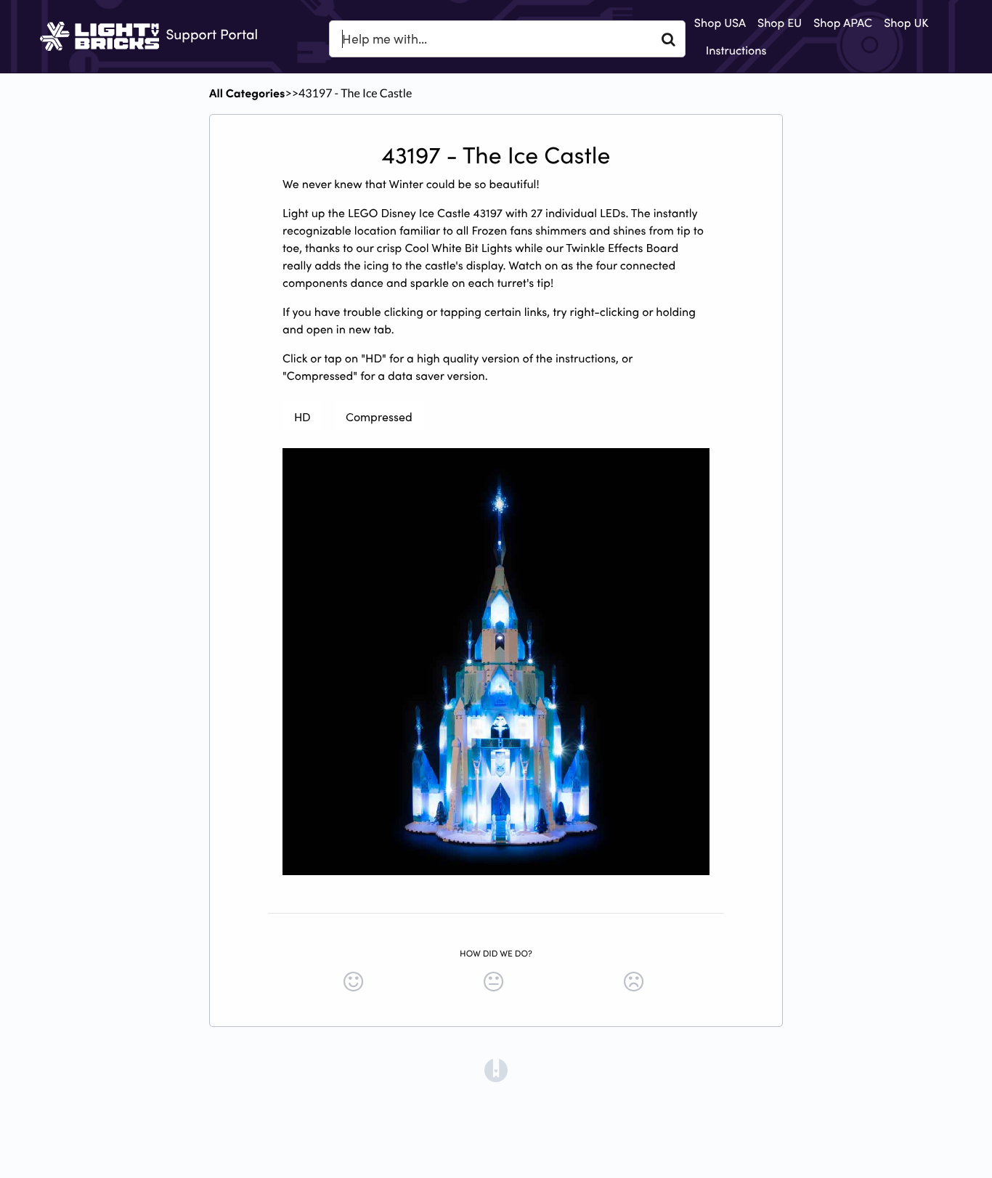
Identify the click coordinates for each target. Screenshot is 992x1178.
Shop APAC (842, 23)
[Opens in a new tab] (496, 1069)
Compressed (379, 416)
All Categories (247, 93)
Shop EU (779, 23)
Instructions (736, 50)
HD (302, 416)
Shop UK (906, 23)
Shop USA (720, 23)
